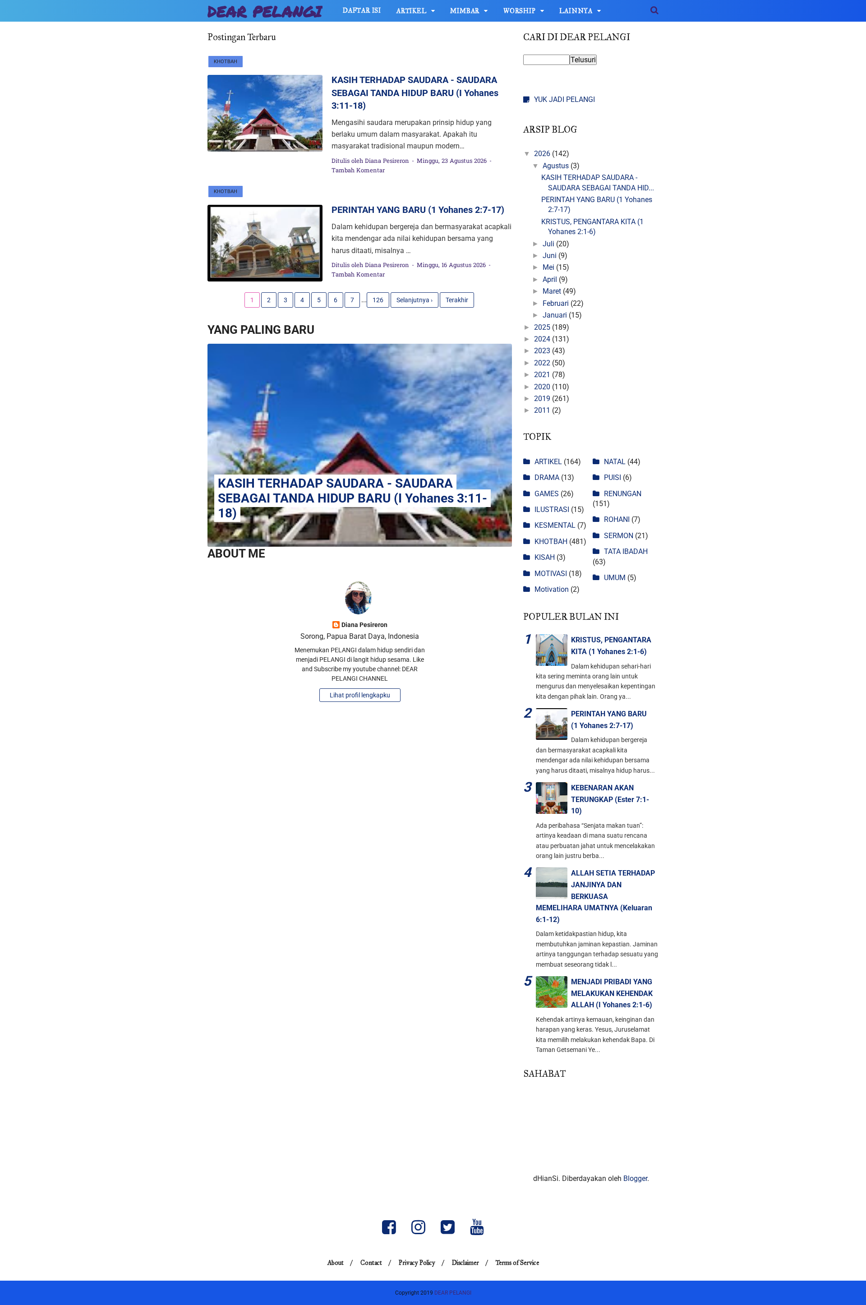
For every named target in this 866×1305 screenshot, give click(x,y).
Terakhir (457, 300)
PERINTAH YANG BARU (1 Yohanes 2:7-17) (418, 209)
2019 (543, 398)
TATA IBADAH (626, 551)
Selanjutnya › (414, 300)
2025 (543, 327)
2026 (543, 153)
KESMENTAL (555, 525)
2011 (543, 410)
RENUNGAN (622, 493)
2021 (543, 374)
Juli (549, 244)
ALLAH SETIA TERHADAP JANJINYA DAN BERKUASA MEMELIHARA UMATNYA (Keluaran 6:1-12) (595, 896)
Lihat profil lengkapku (360, 695)
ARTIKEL (411, 11)
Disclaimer (465, 1263)
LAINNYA (576, 11)
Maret (553, 291)
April (551, 279)
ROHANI (617, 519)
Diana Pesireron (364, 625)
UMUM (615, 577)
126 (378, 300)
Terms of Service (517, 1263)
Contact (371, 1263)
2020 (543, 387)
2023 (543, 350)
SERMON (618, 535)
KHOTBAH (225, 62)
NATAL (615, 461)
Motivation (551, 589)
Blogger (635, 1178)
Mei (549, 267)
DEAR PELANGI (264, 11)
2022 (543, 363)
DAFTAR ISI (362, 10)
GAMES (546, 493)
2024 (543, 339)
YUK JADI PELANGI (564, 99)
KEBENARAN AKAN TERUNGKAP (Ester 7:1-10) (610, 799)
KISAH (544, 557)
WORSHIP (519, 11)
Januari (556, 315)
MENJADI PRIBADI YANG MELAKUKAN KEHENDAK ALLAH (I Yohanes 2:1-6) (612, 993)
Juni (550, 255)
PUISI (612, 477)
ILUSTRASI (551, 509)
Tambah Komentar (358, 170)
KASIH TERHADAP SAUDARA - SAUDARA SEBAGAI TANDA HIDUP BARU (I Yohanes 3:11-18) (415, 92)
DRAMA (546, 477)
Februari (557, 303)
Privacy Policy (417, 1263)
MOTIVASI (550, 573)
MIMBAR (464, 11)
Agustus (557, 165)
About (335, 1263)
